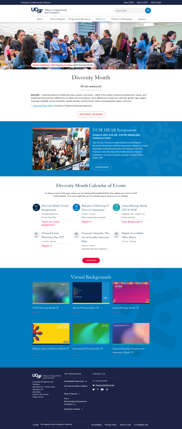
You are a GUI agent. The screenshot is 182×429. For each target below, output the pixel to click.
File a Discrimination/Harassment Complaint (75, 401)
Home (35, 64)
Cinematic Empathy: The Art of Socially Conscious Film (95, 237)
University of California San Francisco (36, 2)
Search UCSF (142, 2)
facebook (97, 391)
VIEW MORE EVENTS (91, 261)
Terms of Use (125, 424)
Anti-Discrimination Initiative (75, 387)
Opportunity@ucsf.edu (104, 385)
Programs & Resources (80, 19)
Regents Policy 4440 (42, 105)
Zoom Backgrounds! (131, 221)
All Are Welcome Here (84, 307)
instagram (107, 391)
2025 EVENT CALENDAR (91, 114)
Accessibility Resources (75, 381)
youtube (102, 391)
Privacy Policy (111, 424)
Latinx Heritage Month (124, 307)
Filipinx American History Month (49, 348)
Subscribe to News (73, 409)
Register (86, 221)
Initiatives (101, 19)
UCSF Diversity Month (44, 307)
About (40, 19)
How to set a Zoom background (51, 223)
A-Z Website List (141, 424)
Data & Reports (57, 19)
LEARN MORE (102, 167)
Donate (142, 19)
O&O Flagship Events (60, 64)
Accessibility (96, 424)
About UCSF (129, 2)
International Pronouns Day (86, 348)
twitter (94, 391)
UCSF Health (156, 2)
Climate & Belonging (121, 19)
